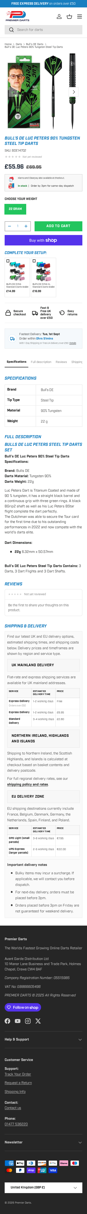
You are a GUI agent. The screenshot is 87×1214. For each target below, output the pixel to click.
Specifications (16, 362)
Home (8, 44)
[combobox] (43, 29)
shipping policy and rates (27, 784)
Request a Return (18, 1083)
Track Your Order (18, 1074)
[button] (69, 16)
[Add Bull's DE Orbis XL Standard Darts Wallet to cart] (43, 270)
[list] (43, 92)
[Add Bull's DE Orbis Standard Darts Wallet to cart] (17, 270)
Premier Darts (23, 1202)
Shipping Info (15, 1092)
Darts (19, 44)
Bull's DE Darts (34, 44)
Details (72, 343)
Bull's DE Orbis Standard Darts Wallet (17, 285)
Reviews (61, 362)
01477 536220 (16, 1124)
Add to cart (58, 226)
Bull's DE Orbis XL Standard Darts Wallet (43, 285)
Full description (41, 362)
